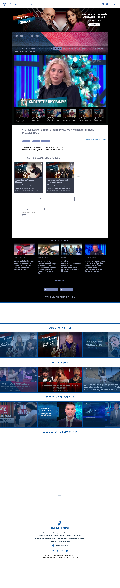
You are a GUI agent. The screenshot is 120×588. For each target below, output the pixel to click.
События (53, 541)
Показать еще (44, 199)
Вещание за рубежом (61, 545)
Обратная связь (62, 538)
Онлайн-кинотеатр (70, 533)
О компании (47, 533)
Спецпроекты (57, 533)
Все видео (77, 535)
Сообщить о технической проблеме (95, 139)
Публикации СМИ (64, 541)
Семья (24, 216)
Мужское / (29, 36)
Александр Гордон (27, 209)
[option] (22, 115)
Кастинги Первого (66, 535)
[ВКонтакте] (26, 141)
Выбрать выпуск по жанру (25, 51)
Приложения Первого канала (48, 535)
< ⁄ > (43, 141)
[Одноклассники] (36, 141)
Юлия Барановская (39, 209)
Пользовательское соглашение (45, 538)
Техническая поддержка (77, 538)
